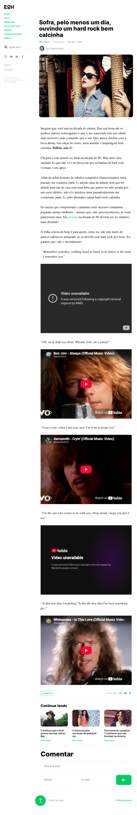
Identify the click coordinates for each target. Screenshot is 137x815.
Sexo (7, 18)
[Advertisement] (86, 10)
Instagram (6, 57)
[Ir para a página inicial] (9, 7)
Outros (8, 38)
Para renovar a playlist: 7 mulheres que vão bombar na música (117, 733)
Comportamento (13, 34)
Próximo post (124, 800)
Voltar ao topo (56, 800)
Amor (7, 14)
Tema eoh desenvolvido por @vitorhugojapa (15, 81)
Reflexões (9, 22)
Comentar (46, 693)
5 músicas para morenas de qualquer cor (84, 733)
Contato (8, 69)
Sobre (7, 64)
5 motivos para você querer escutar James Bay (53, 733)
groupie (73, 217)
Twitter (17, 57)
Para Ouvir (46, 740)
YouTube (12, 57)
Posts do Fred (12, 26)
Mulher (8, 30)
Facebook (23, 57)
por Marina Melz (55, 48)
